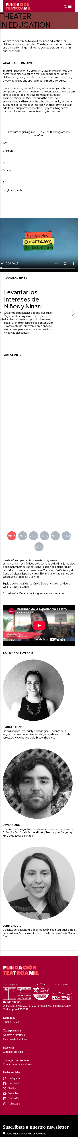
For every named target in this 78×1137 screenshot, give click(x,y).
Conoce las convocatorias (17, 1064)
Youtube (13, 1093)
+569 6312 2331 (12, 1021)
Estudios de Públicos (15, 1039)
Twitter (12, 1088)
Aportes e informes (14, 1034)
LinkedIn (13, 1098)
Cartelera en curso (13, 1051)
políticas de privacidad (32, 1133)
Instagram (14, 1078)
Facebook (14, 1083)
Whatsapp (14, 1103)
